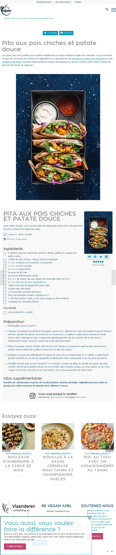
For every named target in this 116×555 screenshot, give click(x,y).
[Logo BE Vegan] (46, 10)
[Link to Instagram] (112, 551)
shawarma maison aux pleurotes (88, 59)
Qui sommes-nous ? (63, 2)
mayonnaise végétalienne (33, 282)
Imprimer (67, 33)
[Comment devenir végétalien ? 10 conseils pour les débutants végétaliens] (114, 277)
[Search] (105, 10)
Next (109, 447)
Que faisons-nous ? (44, 2)
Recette (26, 454)
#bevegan (81, 397)
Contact (78, 2)
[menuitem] (44, 2)
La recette (51, 33)
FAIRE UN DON (14, 547)
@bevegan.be (58, 397)
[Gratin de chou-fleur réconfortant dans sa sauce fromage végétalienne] (2, 277)
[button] (95, 256)
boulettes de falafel (12, 62)
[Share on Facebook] (106, 256)
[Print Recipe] (89, 256)
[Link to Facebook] (107, 551)
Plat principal (14, 454)
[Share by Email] (101, 256)
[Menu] (112, 10)
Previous (6, 447)
